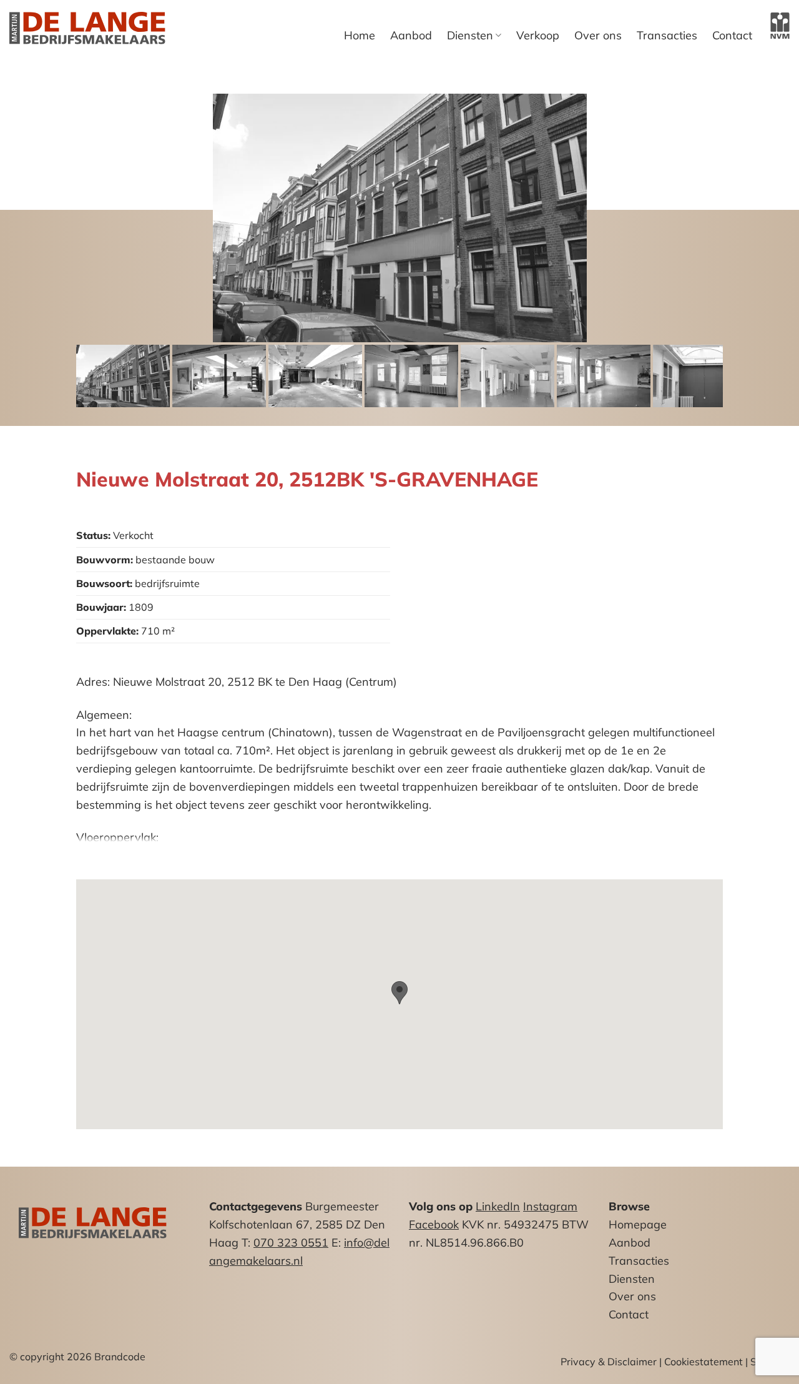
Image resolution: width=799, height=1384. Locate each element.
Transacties (667, 35)
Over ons (598, 35)
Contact (732, 35)
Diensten (470, 35)
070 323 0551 (290, 1242)
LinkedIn (498, 1206)
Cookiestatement (703, 1361)
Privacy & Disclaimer (609, 1361)
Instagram (550, 1206)
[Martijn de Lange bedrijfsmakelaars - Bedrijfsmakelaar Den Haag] (87, 28)
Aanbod (411, 35)
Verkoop (537, 35)
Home (359, 35)
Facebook (434, 1224)
